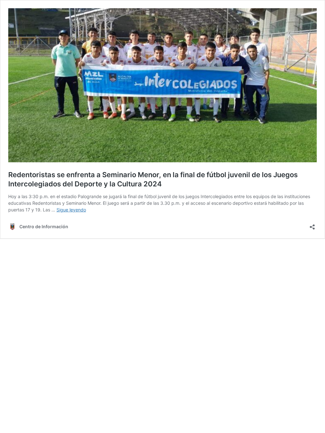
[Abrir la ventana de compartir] (312, 225)
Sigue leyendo (71, 209)
